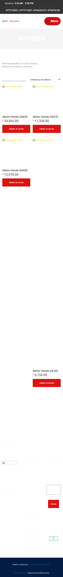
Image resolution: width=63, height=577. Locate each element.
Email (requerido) (53, 481)
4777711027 (31, 488)
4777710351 (31, 480)
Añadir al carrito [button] (16, 129)
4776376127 (31, 495)
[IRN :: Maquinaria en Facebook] (51, 538)
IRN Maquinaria (20, 573)
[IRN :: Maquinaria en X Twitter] (56, 538)
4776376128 (31, 503)
